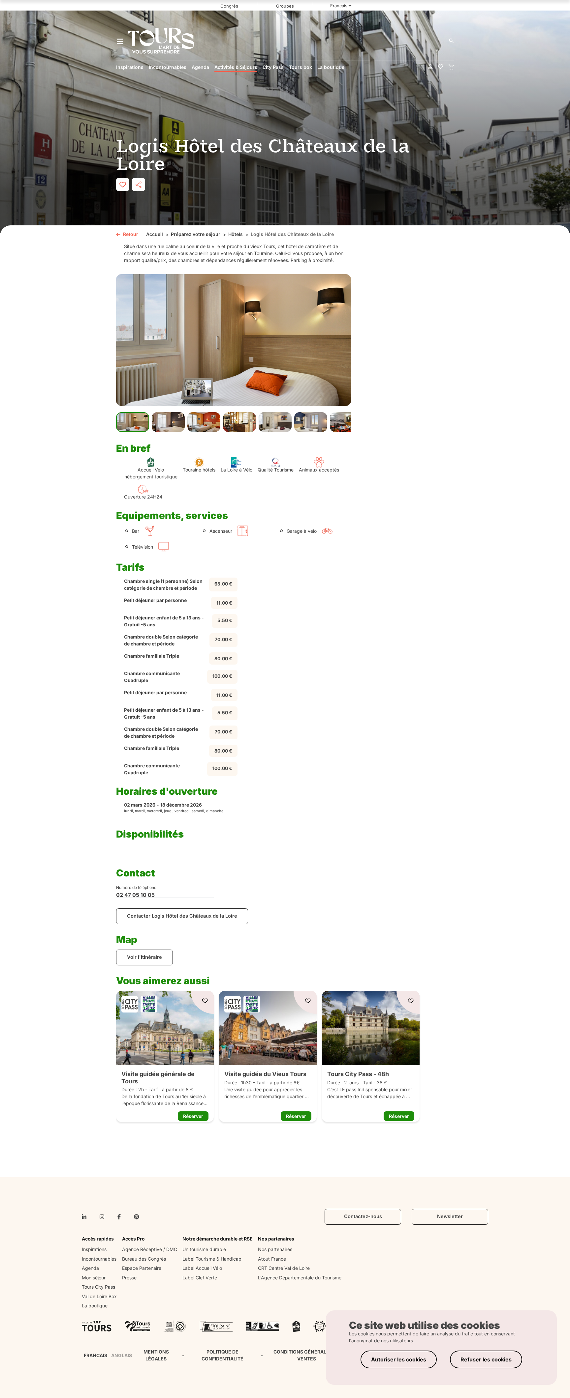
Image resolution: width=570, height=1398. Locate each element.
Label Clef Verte (199, 1277)
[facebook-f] (119, 1216)
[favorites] (440, 67)
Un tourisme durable (204, 1249)
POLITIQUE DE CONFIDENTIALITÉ (222, 1355)
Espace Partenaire (141, 1268)
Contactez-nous (363, 1216)
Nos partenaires (275, 1249)
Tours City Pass (98, 1287)
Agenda (90, 1268)
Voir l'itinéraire (144, 957)
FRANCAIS (95, 1355)
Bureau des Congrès (144, 1259)
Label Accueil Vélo (202, 1268)
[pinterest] (136, 1216)
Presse (129, 1277)
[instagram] (102, 1216)
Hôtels (235, 234)
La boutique (95, 1305)
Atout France (272, 1259)
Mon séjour (94, 1277)
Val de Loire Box (99, 1296)
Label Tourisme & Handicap (211, 1259)
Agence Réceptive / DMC (149, 1249)
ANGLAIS (121, 1355)
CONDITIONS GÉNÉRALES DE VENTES (306, 1355)
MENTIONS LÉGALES (156, 1355)
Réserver (193, 1116)
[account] (430, 67)
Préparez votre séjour (195, 234)
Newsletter (450, 1216)
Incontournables (99, 1259)
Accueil (154, 234)
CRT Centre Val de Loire (284, 1268)
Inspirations (94, 1249)
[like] (122, 184)
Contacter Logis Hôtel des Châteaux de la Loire (182, 916)
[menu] (120, 41)
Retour (130, 234)
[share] (138, 184)
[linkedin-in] (84, 1216)
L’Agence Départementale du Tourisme (299, 1277)
